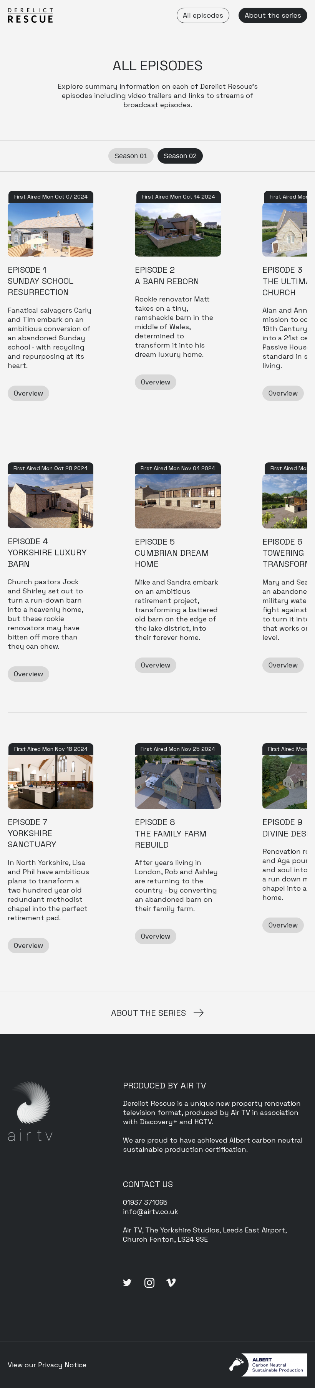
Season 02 (180, 156)
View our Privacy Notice (47, 1364)
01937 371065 (145, 1202)
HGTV (203, 1121)
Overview (28, 393)
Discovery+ (158, 1121)
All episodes (203, 15)
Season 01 (131, 156)
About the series (273, 15)
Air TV (240, 1112)
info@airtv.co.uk (150, 1211)
